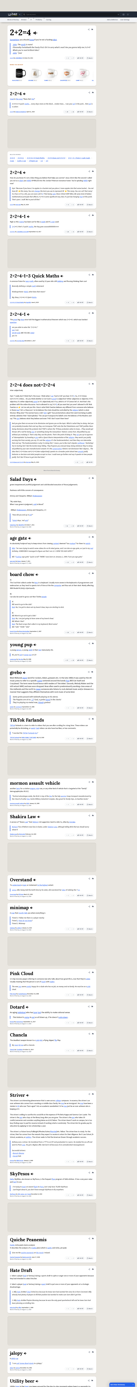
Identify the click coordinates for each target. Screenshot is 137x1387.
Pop (67, 680)
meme (21, 222)
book (24, 1187)
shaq (22, 319)
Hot (32, 99)
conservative (57, 448)
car (17, 1358)
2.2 (42, 161)
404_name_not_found (24, 1194)
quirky (49, 1248)
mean (38, 689)
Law (26, 822)
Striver (12, 1161)
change (37, 191)
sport (44, 1284)
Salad (15, 520)
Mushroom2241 (26, 1257)
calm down (63, 1017)
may (62, 1103)
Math (26, 292)
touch (43, 981)
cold (35, 504)
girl (74, 104)
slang (25, 677)
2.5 (47, 161)
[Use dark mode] (128, 14)
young (26, 655)
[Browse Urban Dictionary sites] (14, 14)
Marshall (53, 1131)
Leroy (14, 890)
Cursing (48, 20)
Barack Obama (18, 1153)
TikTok (12, 725)
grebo (12, 707)
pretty (29, 986)
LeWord (19, 928)
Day (28, 799)
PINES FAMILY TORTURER (28, 738)
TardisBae (20, 1050)
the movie (39, 1252)
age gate (12, 561)
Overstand (13, 894)
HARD (29, 180)
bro (36, 733)
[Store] (123, 14)
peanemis (30, 1252)
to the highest (42, 885)
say (52, 396)
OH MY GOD (16, 333)
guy (18, 418)
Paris (42, 1187)
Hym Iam (18, 205)
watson (18, 1368)
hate (18, 1292)
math (31, 281)
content (56, 543)
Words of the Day (13, 20)
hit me (21, 1045)
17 (32, 699)
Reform (35, 822)
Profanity (39, 20)
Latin (38, 1040)
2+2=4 (12, 58)
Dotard (12, 1022)
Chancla (12, 1050)
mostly (21, 913)
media (34, 1248)
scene (39, 680)
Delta (12, 1179)
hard (15, 1182)
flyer (53, 1179)
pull (18, 1363)
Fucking (18, 557)
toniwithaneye (22, 994)
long (35, 1012)
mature (72, 543)
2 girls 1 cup (21, 161)
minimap (12, 928)
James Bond (24, 1363)
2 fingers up (33, 161)
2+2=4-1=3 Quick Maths (36, 158)
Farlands (31, 733)
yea (13, 330)
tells (25, 913)
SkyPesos (13, 1194)
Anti (45, 413)
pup (30, 655)
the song (19, 99)
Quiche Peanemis (15, 1257)
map (13, 913)
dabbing (60, 281)
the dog (20, 659)
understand (16, 885)
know (31, 39)
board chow (13, 631)
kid (41, 1040)
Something (14, 39)
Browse (23, 20)
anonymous (19, 1022)
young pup (13, 659)
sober (88, 979)
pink (88, 986)
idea (63, 890)
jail (30, 515)
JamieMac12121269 (23, 232)
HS (18, 1106)
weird (33, 728)
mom (16, 1045)
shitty (13, 1358)
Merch (90, 58)
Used (12, 99)
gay (33, 432)
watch (88, 543)
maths (26, 104)
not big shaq (20, 341)
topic (24, 885)
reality (52, 981)
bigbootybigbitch (21, 112)
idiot (55, 39)
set (78, 434)
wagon (32, 788)
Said (37, 728)
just (20, 655)
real (91, 548)
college (58, 1100)
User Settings (125, 20)
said (53, 194)
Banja (19, 561)
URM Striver (19, 1161)
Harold (15, 1156)
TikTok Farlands (14, 738)
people (80, 451)
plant (21, 180)
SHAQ (32, 333)
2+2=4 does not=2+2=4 (56, 158)
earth (23, 44)
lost (39, 1012)
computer (57, 585)
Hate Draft (13, 1308)
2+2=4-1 (21, 158)
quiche (23, 1252)
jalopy (12, 1368)
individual (22, 1012)
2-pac (12, 161)
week (43, 222)
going (27, 1017)
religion (75, 410)
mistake (72, 822)
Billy (13, 548)
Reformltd (22, 834)
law (18, 410)
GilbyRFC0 (21, 525)
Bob (13, 607)
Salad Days (13, 525)
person (18, 650)
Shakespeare (37, 496)
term (18, 788)
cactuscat (19, 707)
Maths (34, 297)
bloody (41, 702)
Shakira (50, 827)
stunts (31, 1363)
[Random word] (118, 14)
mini (37, 788)
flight (36, 1187)
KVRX (27, 803)
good (54, 399)
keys (36, 582)
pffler (19, 1308)
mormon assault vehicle (17, 803)
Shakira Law (13, 834)
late (39, 650)
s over (52, 222)
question (13, 322)
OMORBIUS (19, 58)
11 (79, 890)
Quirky (12, 1245)
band (48, 699)
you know (28, 920)
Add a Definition (112, 20)
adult (30, 650)
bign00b (28, 302)
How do (21, 920)
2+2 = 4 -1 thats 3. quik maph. (79, 158)
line (50, 796)
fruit (81, 197)
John (15, 44)
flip (56, 1040)
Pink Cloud (13, 994)
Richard (15, 827)
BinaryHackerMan (24, 631)
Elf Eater (21, 894)
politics (28, 1137)
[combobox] (71, 14)
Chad (29, 1292)
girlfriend (81, 443)
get (33, 1017)
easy (27, 281)
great (15, 319)
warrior (63, 796)
